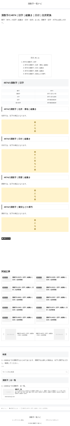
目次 (32, 58)
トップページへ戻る (18, 420)
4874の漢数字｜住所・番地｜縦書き (36, 65)
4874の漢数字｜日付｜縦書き (34, 68)
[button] (66, 372)
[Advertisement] (35, 39)
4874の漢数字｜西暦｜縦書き (34, 71)
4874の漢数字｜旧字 (29, 62)
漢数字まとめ (6, 238)
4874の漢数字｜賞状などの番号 (35, 74)
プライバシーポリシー (52, 420)
